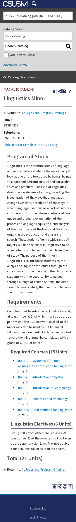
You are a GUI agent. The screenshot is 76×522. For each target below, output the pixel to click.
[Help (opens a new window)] (70, 91)
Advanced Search (15, 65)
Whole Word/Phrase (22, 55)
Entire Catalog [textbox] (15, 36)
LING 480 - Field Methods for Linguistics (44, 410)
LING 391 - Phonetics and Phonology (42, 399)
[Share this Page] (59, 91)
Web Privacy (38, 517)
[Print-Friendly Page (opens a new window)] (64, 91)
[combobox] (38, 16)
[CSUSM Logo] (16, 4)
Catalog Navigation (21, 77)
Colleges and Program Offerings (44, 113)
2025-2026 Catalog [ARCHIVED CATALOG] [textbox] (33, 16)
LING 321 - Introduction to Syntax (39, 377)
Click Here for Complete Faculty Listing (30, 145)
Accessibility (38, 508)
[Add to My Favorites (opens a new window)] (54, 91)
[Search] (68, 46)
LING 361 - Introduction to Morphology (43, 388)
